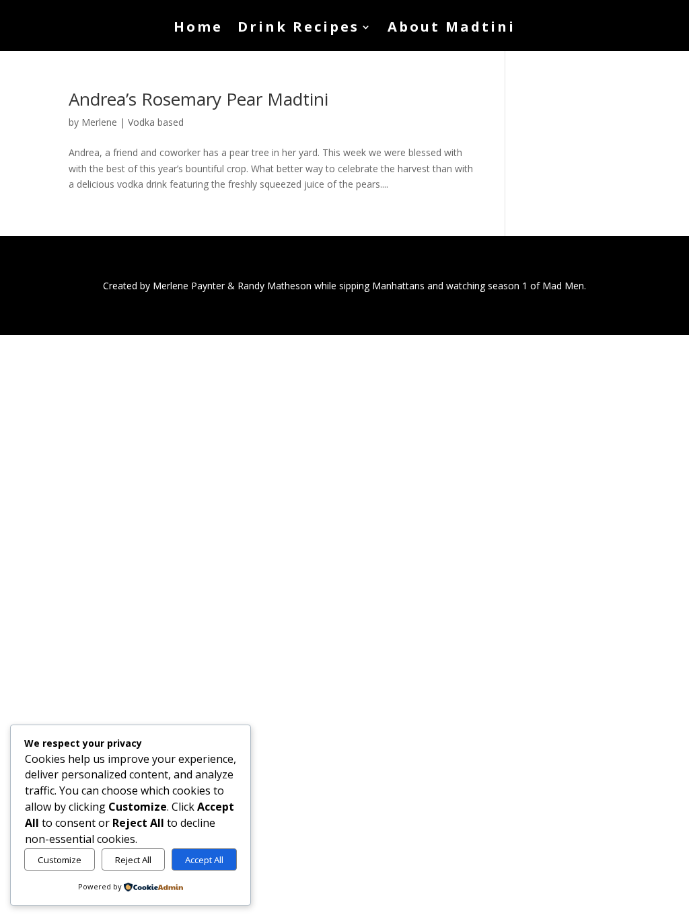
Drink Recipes (298, 29)
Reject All (133, 860)
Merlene (99, 122)
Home (198, 29)
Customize (59, 860)
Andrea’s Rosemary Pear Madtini (198, 99)
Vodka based (156, 122)
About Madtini (451, 29)
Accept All (204, 860)
